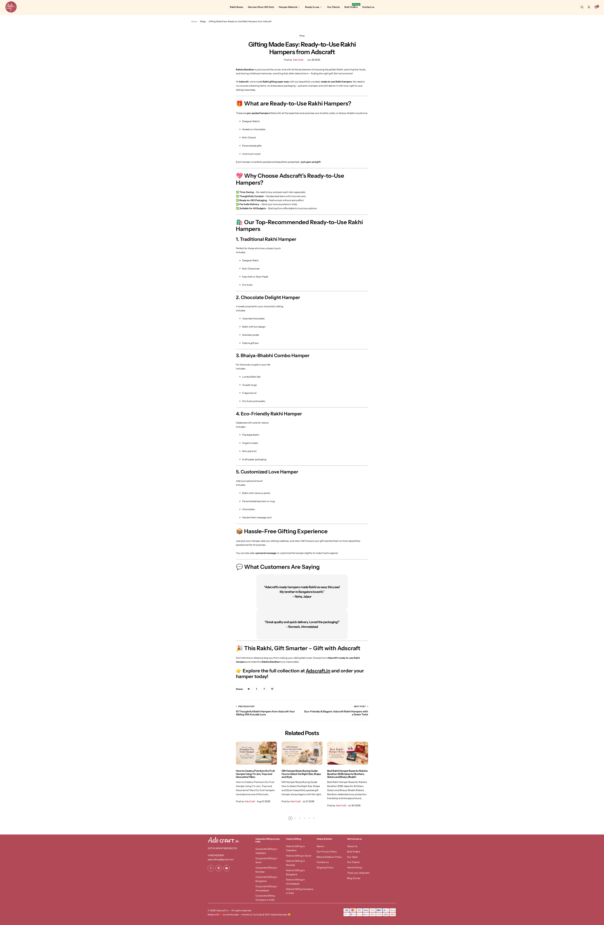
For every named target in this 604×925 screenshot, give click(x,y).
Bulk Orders (353, 851)
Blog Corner (353, 878)
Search (320, 846)
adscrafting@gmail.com (221, 859)
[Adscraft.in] (11, 7)
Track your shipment (358, 872)
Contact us (323, 862)
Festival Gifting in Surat (298, 855)
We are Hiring (354, 867)
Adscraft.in (318, 671)
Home (194, 21)
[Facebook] (211, 868)
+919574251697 (216, 855)
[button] (290, 818)
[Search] (582, 7)
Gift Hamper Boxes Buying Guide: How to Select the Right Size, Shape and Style (301, 773)
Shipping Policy (325, 867)
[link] (249, 689)
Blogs (203, 21)
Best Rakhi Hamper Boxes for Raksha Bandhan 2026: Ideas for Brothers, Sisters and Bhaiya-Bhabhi (347, 773)
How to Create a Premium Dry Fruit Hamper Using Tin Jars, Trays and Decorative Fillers (255, 773)
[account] (588, 7)
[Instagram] (218, 868)
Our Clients (353, 862)
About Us (352, 846)
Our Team (352, 856)
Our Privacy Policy (327, 851)
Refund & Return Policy (329, 856)
